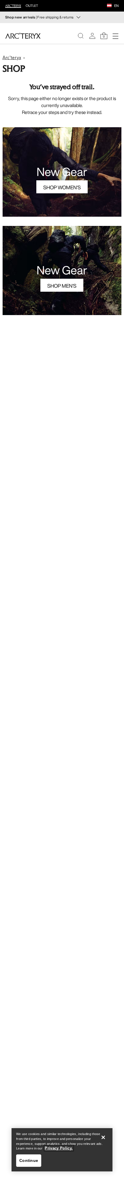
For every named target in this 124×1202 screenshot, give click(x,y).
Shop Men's (61, 285)
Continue (28, 1160)
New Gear (62, 171)
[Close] (103, 1137)
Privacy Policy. (59, 1148)
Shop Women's (62, 187)
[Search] (80, 35)
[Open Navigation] (115, 35)
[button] (109, 6)
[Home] (23, 36)
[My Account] (92, 35)
